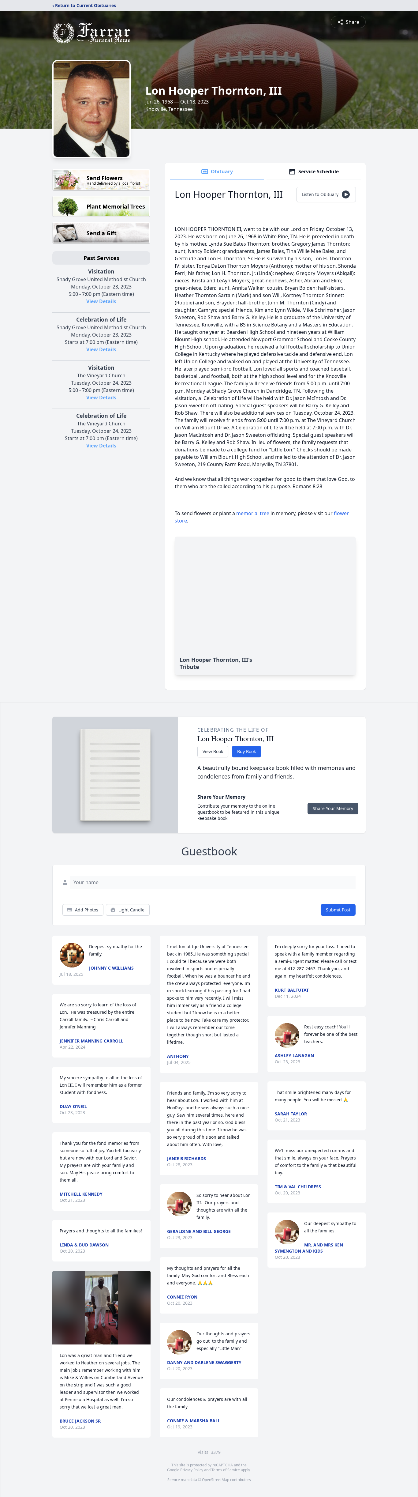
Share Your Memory (333, 808)
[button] (101, 1307)
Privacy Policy (191, 1469)
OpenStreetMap (215, 1479)
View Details (101, 301)
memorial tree (252, 513)
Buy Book (246, 751)
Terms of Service (225, 1469)
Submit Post (338, 910)
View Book (213, 751)
